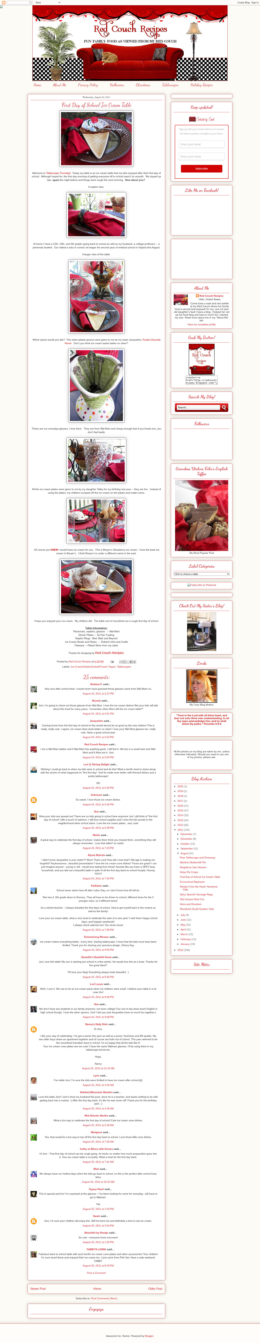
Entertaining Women (96, 936)
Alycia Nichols (96, 855)
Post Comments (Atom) (104, 1298)
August (185, 853)
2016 (181, 805)
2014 (181, 815)
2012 (181, 825)
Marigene (96, 1132)
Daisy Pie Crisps (189, 872)
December (187, 834)
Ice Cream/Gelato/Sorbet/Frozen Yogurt (93, 666)
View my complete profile (202, 324)
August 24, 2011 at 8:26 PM (98, 977)
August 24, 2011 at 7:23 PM (98, 848)
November (187, 838)
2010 (181, 950)
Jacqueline (96, 720)
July (183, 915)
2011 (181, 829)
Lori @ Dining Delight (96, 764)
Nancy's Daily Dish (96, 1024)
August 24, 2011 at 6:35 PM (98, 787)
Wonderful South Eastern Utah (197, 908)
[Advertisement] (201, 258)
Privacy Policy (88, 85)
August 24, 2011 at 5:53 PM (98, 737)
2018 (181, 796)
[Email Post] (111, 661)
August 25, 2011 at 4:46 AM (98, 1108)
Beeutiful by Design (96, 1232)
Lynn (96, 1075)
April (183, 929)
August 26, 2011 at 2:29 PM (98, 1242)
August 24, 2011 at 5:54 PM (98, 757)
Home (37, 85)
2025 (181, 786)
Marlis (96, 835)
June (184, 919)
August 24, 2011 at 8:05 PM (98, 949)
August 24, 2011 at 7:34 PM (98, 878)
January (185, 944)
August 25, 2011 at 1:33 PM (98, 1209)
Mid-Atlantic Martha (96, 1115)
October (185, 843)
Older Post (155, 1288)
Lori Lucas (96, 984)
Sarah (96, 1216)
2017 (181, 800)
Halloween (117, 85)
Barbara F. (96, 684)
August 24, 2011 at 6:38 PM (98, 827)
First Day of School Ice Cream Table (200, 876)
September (187, 848)
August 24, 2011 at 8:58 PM (98, 997)
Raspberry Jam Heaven (193, 867)
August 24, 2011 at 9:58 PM (98, 1017)
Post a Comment (96, 1272)
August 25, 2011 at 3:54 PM (98, 1225)
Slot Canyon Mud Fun (192, 899)
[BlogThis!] (124, 662)
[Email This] (121, 662)
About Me (59, 85)
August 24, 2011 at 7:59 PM (98, 929)
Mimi (96, 1168)
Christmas (143, 85)
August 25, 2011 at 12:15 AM (98, 1068)
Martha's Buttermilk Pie (193, 862)
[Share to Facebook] (131, 662)
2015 (181, 810)
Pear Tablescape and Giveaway (197, 857)
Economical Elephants (192, 881)
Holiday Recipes (201, 85)
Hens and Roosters (190, 904)
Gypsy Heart (96, 1189)
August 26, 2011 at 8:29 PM (98, 1265)
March (184, 934)
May (183, 924)
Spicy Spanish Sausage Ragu (196, 894)
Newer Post (38, 1288)
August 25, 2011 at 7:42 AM (98, 1161)
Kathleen (96, 885)
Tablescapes (170, 85)
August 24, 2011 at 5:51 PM (98, 713)
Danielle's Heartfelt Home (96, 957)
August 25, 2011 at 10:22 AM (98, 1181)
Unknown (96, 794)
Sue (96, 811)
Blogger (149, 1335)
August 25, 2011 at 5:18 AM (98, 1125)
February (186, 939)
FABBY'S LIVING (96, 1249)
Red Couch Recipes (96, 744)
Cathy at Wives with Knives (96, 1148)
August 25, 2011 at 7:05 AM (98, 1141)
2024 (181, 791)
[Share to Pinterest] (134, 662)
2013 (181, 820)
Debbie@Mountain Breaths (96, 1092)
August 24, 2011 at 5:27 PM (98, 693)
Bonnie (96, 700)
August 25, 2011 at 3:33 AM (98, 1085)
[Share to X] (127, 662)
